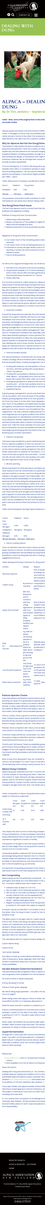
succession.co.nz (13, 1058)
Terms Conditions (27, 1196)
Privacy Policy (38, 1196)
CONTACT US (24, 15)
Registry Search (17, 1160)
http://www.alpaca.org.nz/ (20, 1079)
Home (11, 1168)
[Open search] (12, 14)
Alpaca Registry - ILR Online (22, 1164)
